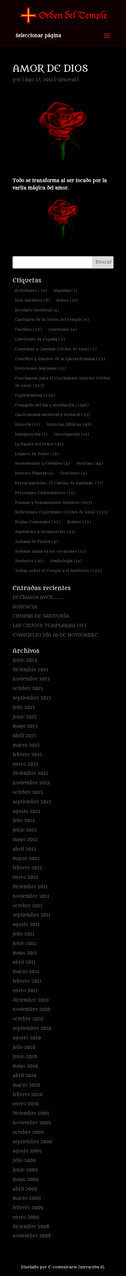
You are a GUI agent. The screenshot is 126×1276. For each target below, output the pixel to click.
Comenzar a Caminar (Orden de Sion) (56, 349)
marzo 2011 (26, 971)
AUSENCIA (25, 607)
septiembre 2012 (32, 802)
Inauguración (31, 434)
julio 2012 (24, 820)
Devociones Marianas (40, 368)
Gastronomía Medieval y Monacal (52, 414)
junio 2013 (24, 717)
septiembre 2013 (32, 698)
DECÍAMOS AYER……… (38, 597)
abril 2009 (25, 1189)
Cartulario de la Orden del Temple (52, 319)
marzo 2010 (26, 1085)
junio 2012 (25, 830)
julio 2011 (23, 934)
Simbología (66, 560)
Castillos (28, 329)
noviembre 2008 (32, 1236)
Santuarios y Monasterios (45, 531)
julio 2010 (24, 1047)
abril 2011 (24, 962)
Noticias (89, 463)
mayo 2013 (25, 726)
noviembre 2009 (32, 1123)
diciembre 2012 (30, 773)
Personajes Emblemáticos (45, 492)
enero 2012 (25, 877)
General (66, 79)
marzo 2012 (26, 858)
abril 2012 (24, 849)
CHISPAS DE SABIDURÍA (41, 616)
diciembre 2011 (30, 886)
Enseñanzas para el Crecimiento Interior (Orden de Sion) (62, 382)
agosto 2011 (26, 924)
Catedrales (63, 329)
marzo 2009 (27, 1198)
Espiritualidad (35, 395)
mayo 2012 (25, 839)
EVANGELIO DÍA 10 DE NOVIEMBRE (55, 635)
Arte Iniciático (32, 300)
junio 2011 (24, 943)
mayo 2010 (25, 1066)
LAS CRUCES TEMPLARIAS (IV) (49, 625)
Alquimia (65, 290)
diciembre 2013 (30, 669)
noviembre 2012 (31, 783)
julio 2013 (24, 707)
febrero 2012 (27, 867)
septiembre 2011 (31, 915)
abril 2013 (24, 735)
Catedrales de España (40, 339)
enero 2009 (26, 1217)
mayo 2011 (25, 953)
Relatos (79, 522)
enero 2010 (26, 1104)
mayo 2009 (26, 1179)
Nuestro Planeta (34, 473)
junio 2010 (25, 1056)
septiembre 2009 (32, 1142)
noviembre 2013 (31, 679)
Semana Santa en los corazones (50, 551)
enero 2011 (25, 990)
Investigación (71, 434)
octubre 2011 (27, 905)
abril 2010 (24, 1075)
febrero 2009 (28, 1207)
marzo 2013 (26, 745)
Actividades (31, 290)
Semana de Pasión (36, 541)
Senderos (29, 560)
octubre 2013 (28, 688)
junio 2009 (25, 1170)
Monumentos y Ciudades (42, 463)
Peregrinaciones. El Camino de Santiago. (59, 483)
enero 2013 (25, 764)
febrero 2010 (28, 1094)
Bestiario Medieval (37, 310)
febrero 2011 (27, 981)
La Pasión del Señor (39, 444)
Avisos (67, 300)
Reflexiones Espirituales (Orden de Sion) (61, 512)
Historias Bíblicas (68, 424)
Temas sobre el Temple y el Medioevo (58, 570)
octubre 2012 (28, 792)
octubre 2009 (28, 1132)
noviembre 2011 (31, 896)
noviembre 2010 (31, 1009)
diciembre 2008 (31, 1226)
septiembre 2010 (32, 1028)
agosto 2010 (27, 1038)
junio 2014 (25, 660)
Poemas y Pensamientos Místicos (53, 502)
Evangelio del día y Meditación (52, 405)
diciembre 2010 (31, 1000)
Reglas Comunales (38, 522)
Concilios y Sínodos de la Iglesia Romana (60, 358)
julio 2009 (24, 1160)
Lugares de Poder (37, 453)
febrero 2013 (27, 754)
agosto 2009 (27, 1151)
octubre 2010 (28, 1019)
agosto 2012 (26, 811)
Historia (27, 424)
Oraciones (73, 473)
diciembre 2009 (31, 1113)
